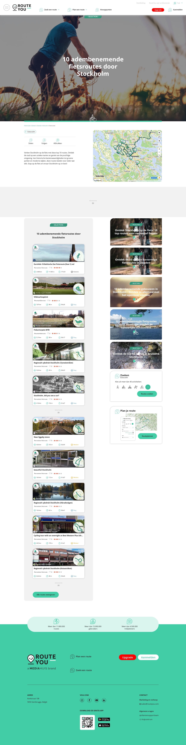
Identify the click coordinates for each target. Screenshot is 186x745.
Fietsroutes (27, 125)
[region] (127, 156)
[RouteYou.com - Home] (21, 7)
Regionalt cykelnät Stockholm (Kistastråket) (53, 568)
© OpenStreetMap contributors (153, 181)
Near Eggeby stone (42, 437)
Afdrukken (58, 143)
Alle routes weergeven (46, 595)
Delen (31, 143)
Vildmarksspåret (41, 297)
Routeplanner (147, 436)
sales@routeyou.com (150, 704)
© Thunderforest (140, 181)
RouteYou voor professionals (159, 3)
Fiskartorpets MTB (42, 330)
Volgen (44, 143)
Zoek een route (84, 670)
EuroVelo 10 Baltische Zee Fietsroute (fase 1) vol (54, 264)
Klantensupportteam (150, 715)
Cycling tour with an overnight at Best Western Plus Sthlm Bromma (63, 535)
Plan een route (83, 656)
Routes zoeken (147, 394)
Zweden (34, 125)
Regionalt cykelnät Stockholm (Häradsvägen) (53, 503)
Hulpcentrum (146, 719)
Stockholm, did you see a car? (46, 395)
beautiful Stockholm (42, 470)
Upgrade (158, 10)
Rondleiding (141, 3)
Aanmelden (148, 657)
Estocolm (45, 125)
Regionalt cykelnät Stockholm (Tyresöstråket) (53, 363)
